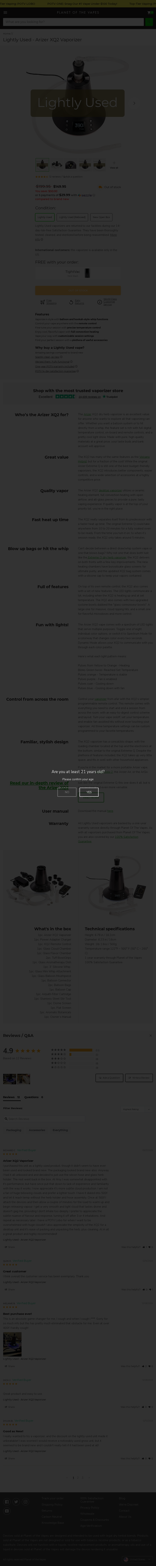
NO (67, 792)
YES (89, 792)
